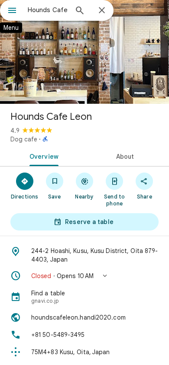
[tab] (42, 155)
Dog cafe (23, 139)
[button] (84, 276)
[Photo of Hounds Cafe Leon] (84, 52)
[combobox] (48, 10)
